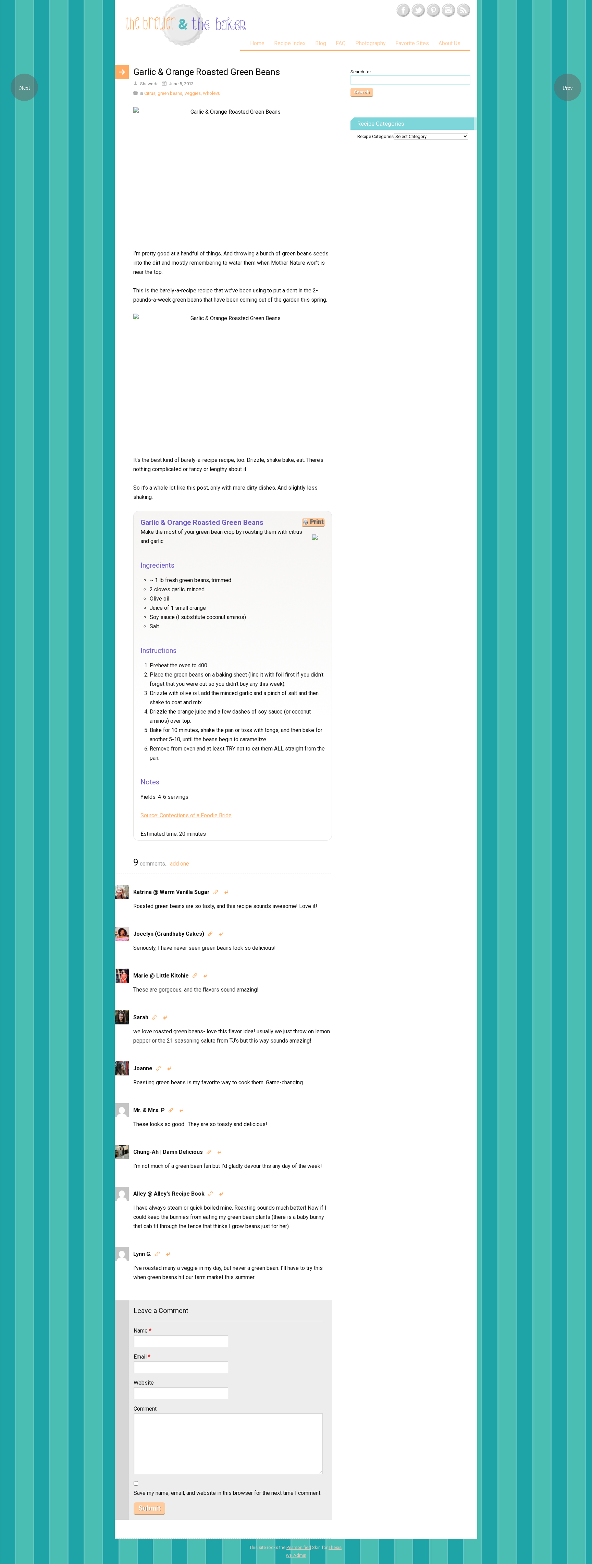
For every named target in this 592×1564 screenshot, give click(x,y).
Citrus (150, 93)
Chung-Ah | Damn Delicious (168, 1152)
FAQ (341, 43)
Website (144, 1382)
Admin (296, 1555)
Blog (320, 43)
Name (142, 1330)
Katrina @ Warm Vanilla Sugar (171, 892)
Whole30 (211, 93)
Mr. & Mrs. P (149, 1110)
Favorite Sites (412, 43)
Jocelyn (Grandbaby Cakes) (168, 934)
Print (317, 521)
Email (142, 1356)
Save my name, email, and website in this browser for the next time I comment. (227, 1493)
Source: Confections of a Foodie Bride (186, 815)
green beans (170, 93)
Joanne (142, 1068)
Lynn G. (142, 1254)
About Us (449, 43)
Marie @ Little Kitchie (161, 975)
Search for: (361, 71)
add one (179, 863)
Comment (145, 1408)
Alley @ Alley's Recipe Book (169, 1193)
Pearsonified (298, 1547)
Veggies (192, 93)
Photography (370, 43)
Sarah (140, 1017)
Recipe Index (290, 43)
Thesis (335, 1547)
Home (257, 43)
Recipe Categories (375, 136)
